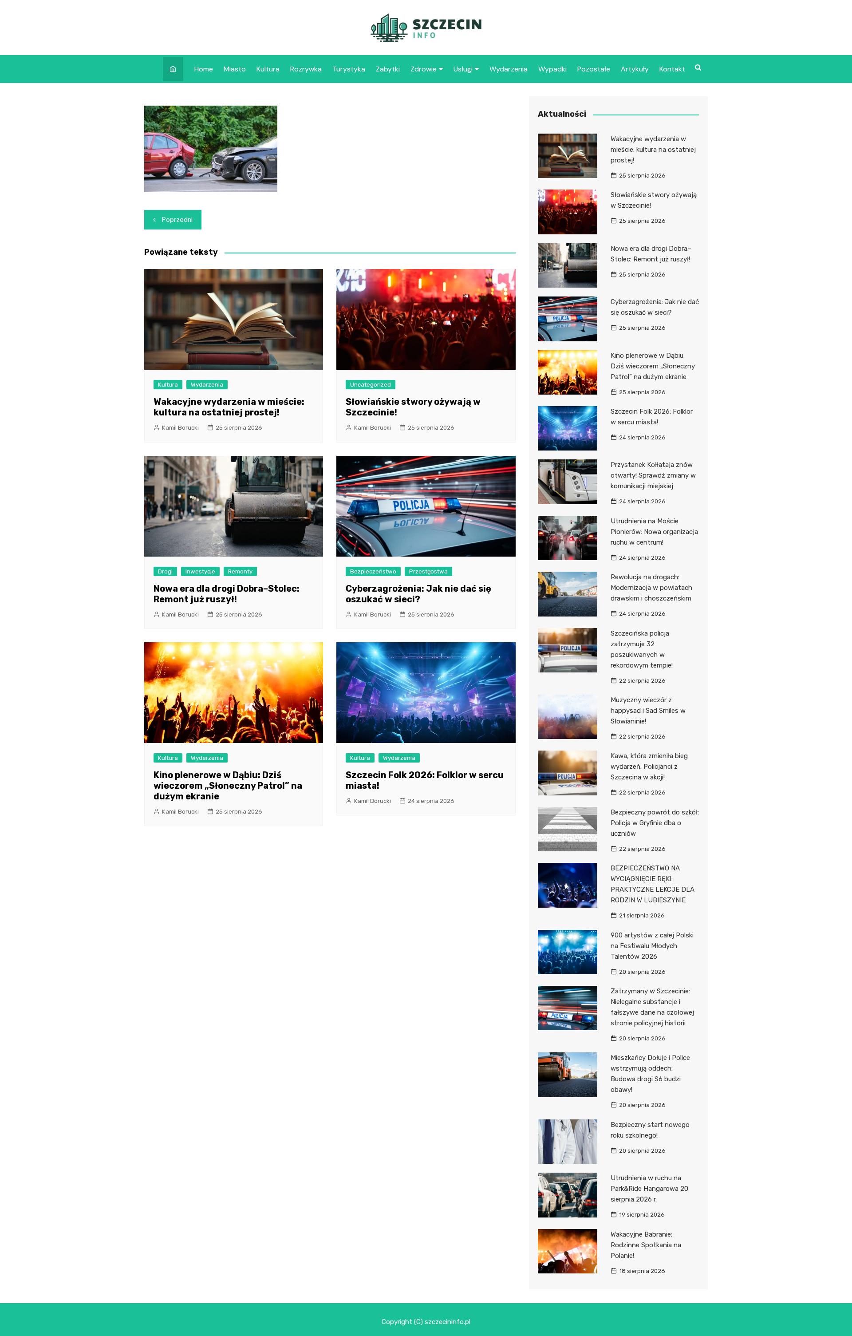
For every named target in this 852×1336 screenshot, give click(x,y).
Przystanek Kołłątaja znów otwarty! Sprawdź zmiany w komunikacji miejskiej (653, 475)
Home (203, 69)
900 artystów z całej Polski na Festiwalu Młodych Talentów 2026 (652, 945)
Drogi (165, 571)
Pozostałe (593, 69)
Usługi (463, 69)
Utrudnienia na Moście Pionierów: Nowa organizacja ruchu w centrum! (654, 531)
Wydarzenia (508, 69)
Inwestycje (200, 571)
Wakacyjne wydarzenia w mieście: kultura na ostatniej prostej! (229, 407)
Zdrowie (423, 69)
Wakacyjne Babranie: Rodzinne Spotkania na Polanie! (646, 1245)
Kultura (268, 69)
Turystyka (348, 69)
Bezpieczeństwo (373, 571)
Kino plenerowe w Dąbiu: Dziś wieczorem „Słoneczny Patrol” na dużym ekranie (228, 786)
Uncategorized (370, 384)
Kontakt (672, 69)
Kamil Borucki (180, 427)
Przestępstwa (428, 571)
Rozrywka (306, 69)
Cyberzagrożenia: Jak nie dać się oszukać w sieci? (418, 594)
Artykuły (635, 69)
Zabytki (388, 69)
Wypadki (552, 69)
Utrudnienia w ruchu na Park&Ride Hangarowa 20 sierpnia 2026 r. (649, 1188)
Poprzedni (177, 219)
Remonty (240, 571)
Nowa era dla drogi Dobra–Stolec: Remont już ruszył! (227, 594)
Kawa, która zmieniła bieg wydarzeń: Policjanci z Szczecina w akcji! (649, 766)
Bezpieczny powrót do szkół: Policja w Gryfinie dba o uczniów (655, 823)
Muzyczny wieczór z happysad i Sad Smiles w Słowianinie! (648, 710)
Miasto (235, 69)
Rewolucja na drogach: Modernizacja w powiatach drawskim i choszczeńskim (651, 587)
